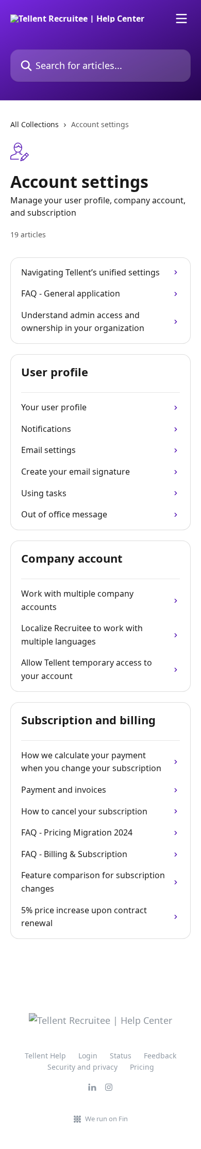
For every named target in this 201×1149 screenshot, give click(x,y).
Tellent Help (45, 1055)
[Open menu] (181, 18)
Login (87, 1055)
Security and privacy (82, 1067)
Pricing (142, 1067)
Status (120, 1055)
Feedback (160, 1055)
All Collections (34, 124)
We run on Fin (106, 1118)
